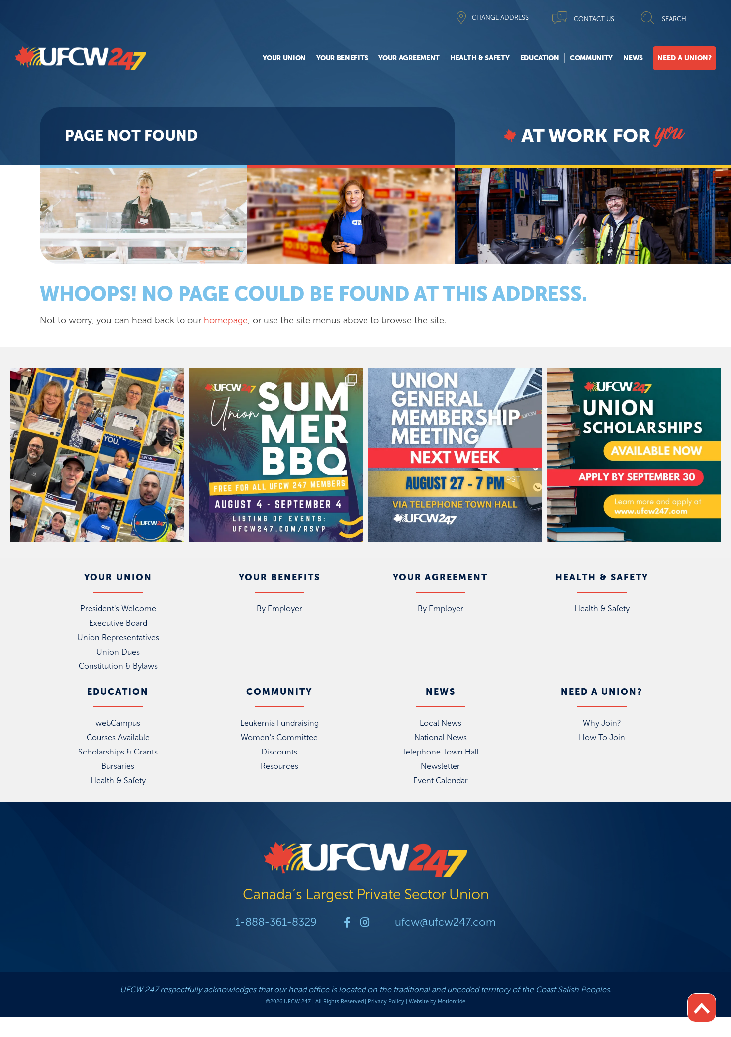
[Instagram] (364, 922)
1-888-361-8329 (276, 922)
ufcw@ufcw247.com (445, 922)
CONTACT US (594, 19)
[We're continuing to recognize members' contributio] (97, 455)
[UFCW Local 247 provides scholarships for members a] (634, 455)
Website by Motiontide (437, 1001)
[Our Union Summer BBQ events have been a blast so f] (276, 455)
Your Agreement (409, 58)
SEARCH (674, 19)
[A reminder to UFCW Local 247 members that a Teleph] (455, 455)
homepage (226, 320)
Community (591, 58)
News (633, 58)
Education (539, 58)
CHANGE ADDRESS (500, 17)
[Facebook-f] (347, 922)
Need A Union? (684, 58)
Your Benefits (342, 58)
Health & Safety (480, 58)
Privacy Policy (386, 1001)
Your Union (284, 58)
